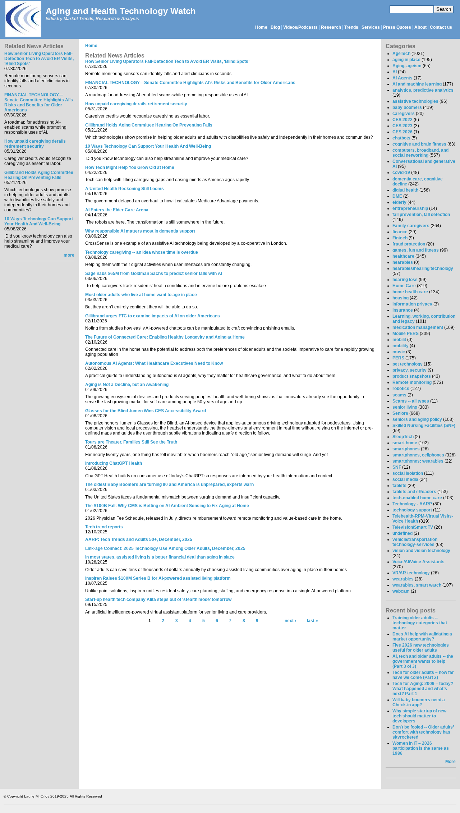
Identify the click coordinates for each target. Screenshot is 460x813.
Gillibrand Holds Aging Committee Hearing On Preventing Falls (38, 175)
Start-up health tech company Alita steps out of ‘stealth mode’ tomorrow (158, 599)
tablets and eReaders (414, 491)
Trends (351, 27)
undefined (402, 533)
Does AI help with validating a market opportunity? (422, 636)
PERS (398, 357)
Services (371, 27)
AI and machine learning (417, 84)
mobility (400, 345)
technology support (412, 510)
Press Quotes (397, 27)
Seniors (400, 413)
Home (261, 27)
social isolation (407, 473)
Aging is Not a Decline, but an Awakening (127, 384)
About (420, 27)
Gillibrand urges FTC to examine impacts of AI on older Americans (152, 315)
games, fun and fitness (415, 250)
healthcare (403, 256)
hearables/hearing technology (422, 268)
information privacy (412, 304)
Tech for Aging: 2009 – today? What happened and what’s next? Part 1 (422, 688)
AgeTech (401, 53)
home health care (410, 291)
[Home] (23, 19)
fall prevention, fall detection (421, 214)
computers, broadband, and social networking (420, 153)
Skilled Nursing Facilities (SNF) (423, 425)
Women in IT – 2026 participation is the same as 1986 (420, 748)
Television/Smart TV (412, 527)
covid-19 (401, 172)
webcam (401, 591)
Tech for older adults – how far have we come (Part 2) (423, 675)
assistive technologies (415, 101)
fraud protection (408, 244)
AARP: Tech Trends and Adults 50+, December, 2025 (138, 539)
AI (394, 71)
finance (400, 231)
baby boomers (407, 107)
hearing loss (405, 279)
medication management (417, 327)
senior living (404, 407)
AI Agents (402, 78)
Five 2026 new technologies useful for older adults (420, 648)
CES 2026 (402, 131)
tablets (399, 485)
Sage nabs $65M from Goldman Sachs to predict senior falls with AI (153, 273)
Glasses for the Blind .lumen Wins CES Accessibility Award (145, 410)
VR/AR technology (411, 572)
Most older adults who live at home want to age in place (141, 294)
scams (399, 395)
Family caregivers (410, 225)
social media (405, 479)
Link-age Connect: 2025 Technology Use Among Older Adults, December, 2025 (165, 548)
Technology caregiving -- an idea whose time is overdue (141, 252)
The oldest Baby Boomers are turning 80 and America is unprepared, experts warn (169, 484)
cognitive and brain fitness (419, 144)
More (450, 761)
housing (400, 297)
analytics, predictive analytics (423, 90)
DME (397, 196)
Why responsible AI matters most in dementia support (140, 231)
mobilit (399, 339)
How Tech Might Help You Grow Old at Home (129, 167)
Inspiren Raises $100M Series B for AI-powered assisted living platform (158, 578)
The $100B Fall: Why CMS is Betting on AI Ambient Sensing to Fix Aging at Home (167, 505)
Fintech (400, 237)
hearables (402, 262)
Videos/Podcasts (300, 27)
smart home (404, 442)
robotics (400, 388)
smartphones (406, 448)
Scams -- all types (410, 401)
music (398, 351)
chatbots (401, 138)
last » (312, 620)
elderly (399, 202)
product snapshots (411, 376)
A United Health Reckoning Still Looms (124, 188)
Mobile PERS (405, 333)
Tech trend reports (104, 526)
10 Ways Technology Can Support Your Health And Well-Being (38, 221)
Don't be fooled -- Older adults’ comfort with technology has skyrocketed (423, 732)
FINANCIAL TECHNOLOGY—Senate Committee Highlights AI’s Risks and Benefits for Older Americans (38, 102)
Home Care (404, 285)
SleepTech (403, 436)
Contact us (441, 27)
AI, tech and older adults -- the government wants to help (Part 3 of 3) (422, 661)
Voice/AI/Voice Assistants (418, 561)
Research (331, 27)
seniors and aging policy (417, 419)
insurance (402, 310)
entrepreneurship (410, 208)
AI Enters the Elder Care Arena (116, 209)
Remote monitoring (412, 382)
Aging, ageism (407, 65)
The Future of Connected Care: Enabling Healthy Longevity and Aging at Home (165, 337)
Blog (275, 27)
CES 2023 (402, 125)
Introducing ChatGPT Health (113, 463)
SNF (396, 467)
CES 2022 (402, 119)
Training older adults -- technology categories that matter (419, 622)
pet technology (407, 364)
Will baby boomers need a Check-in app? (418, 702)
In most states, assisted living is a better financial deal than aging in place (160, 557)
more (69, 255)
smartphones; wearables (417, 461)
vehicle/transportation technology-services (414, 542)
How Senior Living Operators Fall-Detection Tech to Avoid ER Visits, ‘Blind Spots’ (39, 58)
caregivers (403, 113)
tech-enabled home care (417, 497)
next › (290, 620)
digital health (405, 190)
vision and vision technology (421, 550)
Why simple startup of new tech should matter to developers (419, 716)
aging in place (406, 59)
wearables (403, 579)
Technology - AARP (412, 503)
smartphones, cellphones (418, 455)
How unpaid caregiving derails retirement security (35, 144)
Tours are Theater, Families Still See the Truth (131, 442)
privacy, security (409, 370)
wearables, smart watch (416, 585)
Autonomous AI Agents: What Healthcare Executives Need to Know (154, 363)
